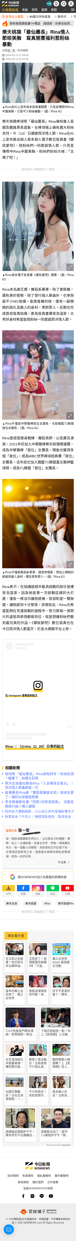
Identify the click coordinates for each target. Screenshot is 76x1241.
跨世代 (62, 16)
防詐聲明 (13, 1175)
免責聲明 (27, 1175)
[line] (41, 1196)
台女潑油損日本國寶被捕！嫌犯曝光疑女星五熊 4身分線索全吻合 (14, 1063)
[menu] (73, 9)
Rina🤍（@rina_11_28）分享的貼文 (34, 746)
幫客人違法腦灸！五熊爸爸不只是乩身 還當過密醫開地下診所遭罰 (38, 1063)
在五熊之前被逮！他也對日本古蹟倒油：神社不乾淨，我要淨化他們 (14, 962)
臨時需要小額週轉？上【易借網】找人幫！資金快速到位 (61, 1063)
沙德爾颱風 (10, 9)
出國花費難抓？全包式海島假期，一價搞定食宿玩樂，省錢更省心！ (14, 1095)
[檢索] (63, 3)
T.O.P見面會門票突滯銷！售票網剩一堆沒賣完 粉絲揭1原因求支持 (20, 1032)
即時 (35, 10)
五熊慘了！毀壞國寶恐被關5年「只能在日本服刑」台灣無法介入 (38, 962)
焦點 (25, 10)
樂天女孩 (11, 903)
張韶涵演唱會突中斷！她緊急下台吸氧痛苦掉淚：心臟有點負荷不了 (38, 992)
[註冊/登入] (71, 3)
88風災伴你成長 (40, 16)
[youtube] (51, 1196)
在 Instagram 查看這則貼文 (21, 695)
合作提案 (52, 1182)
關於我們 (38, 1182)
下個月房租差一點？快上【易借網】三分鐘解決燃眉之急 (55, 1032)
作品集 (62, 862)
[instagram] (32, 1196)
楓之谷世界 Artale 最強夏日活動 (61, 962)
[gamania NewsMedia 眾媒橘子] (38, 1211)
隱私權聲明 (44, 1175)
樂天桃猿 (30, 903)
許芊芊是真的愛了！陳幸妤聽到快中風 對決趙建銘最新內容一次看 (61, 992)
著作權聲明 (61, 1175)
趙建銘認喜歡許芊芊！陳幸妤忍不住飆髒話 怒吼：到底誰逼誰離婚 (20, 1133)
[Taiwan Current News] (49, 3)
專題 (54, 10)
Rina (47, 903)
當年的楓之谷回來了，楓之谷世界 (14, 994)
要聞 (44, 10)
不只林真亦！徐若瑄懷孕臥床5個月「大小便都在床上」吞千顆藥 (38, 1093)
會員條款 (23, 1182)
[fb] (23, 1196)
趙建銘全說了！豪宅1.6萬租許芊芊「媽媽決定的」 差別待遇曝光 (55, 1133)
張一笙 (11, 50)
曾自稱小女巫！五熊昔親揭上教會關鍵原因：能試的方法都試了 (61, 1093)
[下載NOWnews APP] (56, 3)
